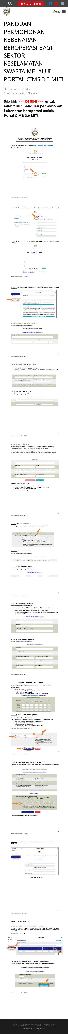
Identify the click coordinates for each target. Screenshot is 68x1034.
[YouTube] (56, 3)
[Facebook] (50, 3)
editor (28, 88)
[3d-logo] (6, 11)
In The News (32, 93)
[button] (10, 3)
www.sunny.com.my (34, 1028)
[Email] (63, 3)
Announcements (15, 93)
